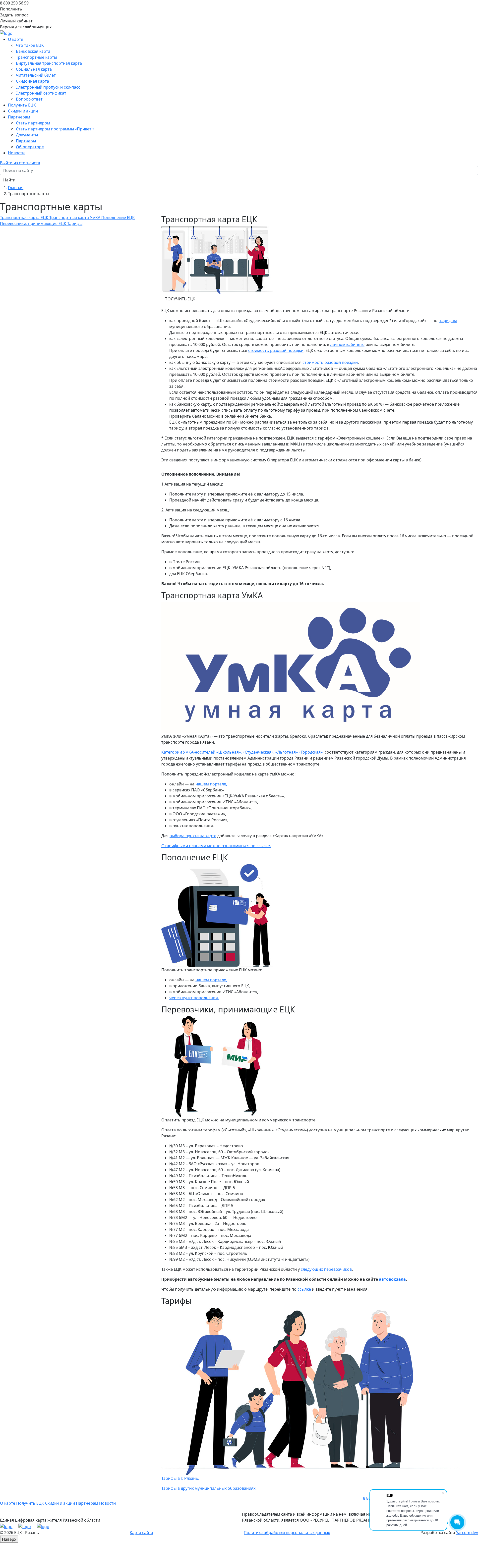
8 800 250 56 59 (14, 3)
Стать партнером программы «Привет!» (55, 129)
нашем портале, (211, 784)
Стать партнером (33, 123)
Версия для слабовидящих (26, 27)
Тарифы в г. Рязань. (180, 1478)
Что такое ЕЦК (30, 45)
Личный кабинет (16, 21)
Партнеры (26, 141)
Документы (27, 135)
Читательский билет (36, 75)
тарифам (448, 320)
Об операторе (30, 147)
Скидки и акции (23, 111)
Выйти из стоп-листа (20, 162)
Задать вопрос (14, 15)
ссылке (304, 1289)
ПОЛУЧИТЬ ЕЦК (180, 299)
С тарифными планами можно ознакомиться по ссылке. (216, 845)
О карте (7, 1503)
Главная (15, 187)
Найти (9, 180)
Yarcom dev (467, 1532)
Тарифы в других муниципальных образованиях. (209, 1488)
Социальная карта (34, 69)
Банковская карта (33, 51)
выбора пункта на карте (193, 835)
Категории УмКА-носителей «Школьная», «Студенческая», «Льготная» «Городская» (242, 752)
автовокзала (392, 1279)
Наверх (9, 1539)
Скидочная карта (32, 81)
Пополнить (11, 9)
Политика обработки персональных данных (287, 1532)
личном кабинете (347, 344)
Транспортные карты (36, 57)
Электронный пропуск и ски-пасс (48, 87)
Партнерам (87, 1503)
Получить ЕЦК (22, 105)
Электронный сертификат (41, 93)
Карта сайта (141, 1532)
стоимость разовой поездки (275, 350)
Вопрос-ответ (29, 99)
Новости (16, 153)
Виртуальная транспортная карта (49, 63)
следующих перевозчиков (326, 1269)
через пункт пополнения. (194, 997)
